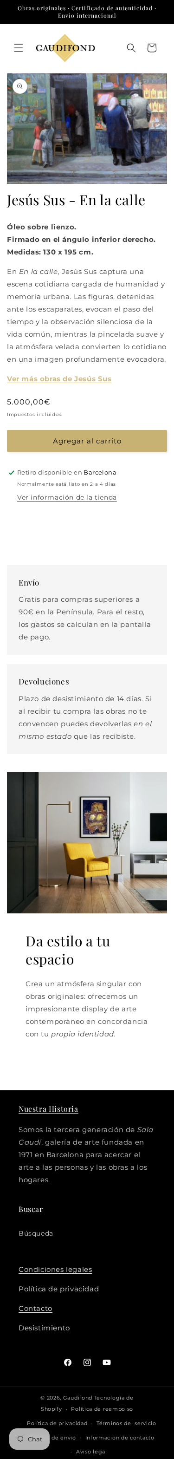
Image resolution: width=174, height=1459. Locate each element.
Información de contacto (120, 1437)
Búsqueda (36, 1233)
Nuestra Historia (48, 1109)
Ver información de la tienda (67, 497)
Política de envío (52, 1437)
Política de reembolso (102, 1409)
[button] (18, 48)
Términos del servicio (126, 1423)
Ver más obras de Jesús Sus (59, 378)
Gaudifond (77, 1397)
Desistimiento (44, 1327)
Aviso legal (91, 1451)
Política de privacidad (59, 1288)
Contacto (35, 1308)
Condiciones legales (55, 1269)
